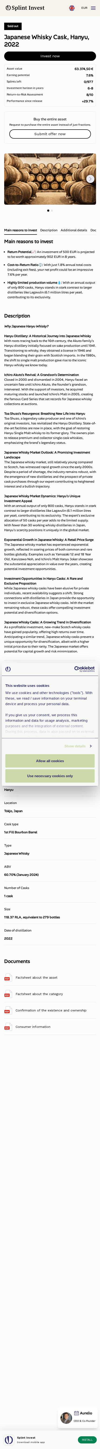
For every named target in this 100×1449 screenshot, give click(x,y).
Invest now (50, 56)
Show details (75, 746)
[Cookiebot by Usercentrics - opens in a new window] (74, 669)
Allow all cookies (50, 761)
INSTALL (87, 1439)
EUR (84, 8)
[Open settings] (71, 8)
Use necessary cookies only (50, 776)
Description (48, 230)
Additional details (74, 230)
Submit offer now (50, 134)
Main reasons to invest (20, 230)
